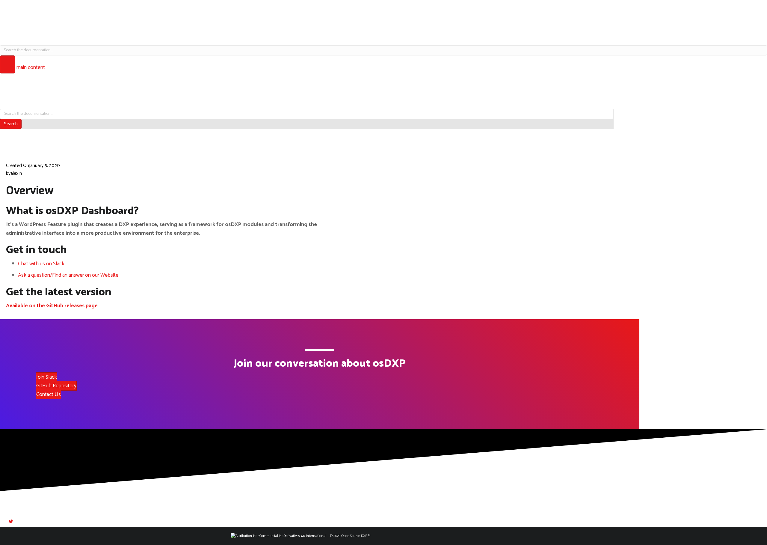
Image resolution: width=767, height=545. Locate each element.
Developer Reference (383, 38)
